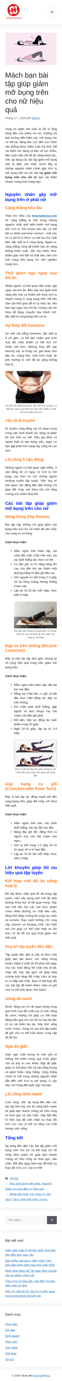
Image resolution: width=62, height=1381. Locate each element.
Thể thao (10, 1353)
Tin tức (14, 1178)
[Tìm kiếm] (52, 1220)
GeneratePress (41, 1375)
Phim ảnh (11, 1341)
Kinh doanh (12, 1336)
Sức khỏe (11, 1347)
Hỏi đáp (10, 1330)
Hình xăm (11, 1324)
